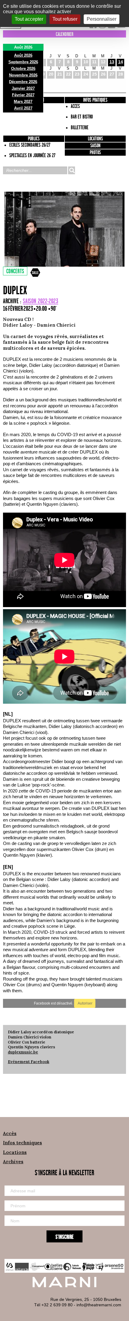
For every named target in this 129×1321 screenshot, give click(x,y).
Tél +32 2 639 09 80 (53, 1304)
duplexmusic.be (23, 1052)
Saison (95, 145)
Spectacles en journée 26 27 (32, 155)
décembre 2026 (23, 81)
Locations (95, 139)
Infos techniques (22, 1143)
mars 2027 (23, 101)
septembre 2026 (23, 62)
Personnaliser (101, 19)
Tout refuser (64, 19)
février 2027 (23, 95)
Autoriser (84, 1003)
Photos (95, 152)
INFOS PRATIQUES (95, 100)
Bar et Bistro (82, 117)
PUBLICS (34, 139)
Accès (9, 1133)
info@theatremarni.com (98, 1304)
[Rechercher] (71, 170)
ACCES (75, 106)
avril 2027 (23, 108)
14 (120, 61)
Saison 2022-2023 (40, 301)
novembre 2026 (23, 75)
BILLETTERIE (79, 127)
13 (112, 61)
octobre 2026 (23, 68)
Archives (13, 1161)
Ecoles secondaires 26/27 (29, 145)
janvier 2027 (23, 88)
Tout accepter (29, 19)
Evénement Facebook (28, 1061)
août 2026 (23, 55)
